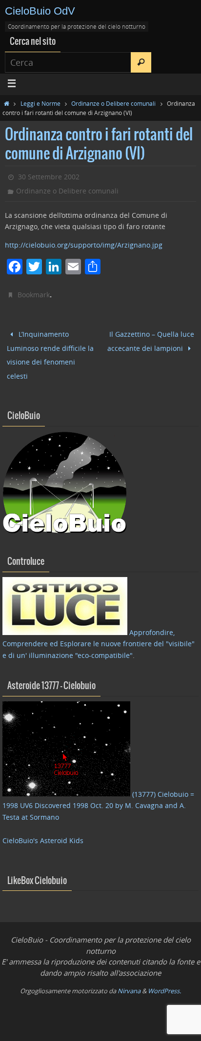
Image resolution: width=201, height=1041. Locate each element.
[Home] (6, 103)
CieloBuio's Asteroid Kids (42, 831)
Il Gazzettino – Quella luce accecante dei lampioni (151, 338)
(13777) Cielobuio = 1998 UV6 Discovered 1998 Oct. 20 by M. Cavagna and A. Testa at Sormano (98, 797)
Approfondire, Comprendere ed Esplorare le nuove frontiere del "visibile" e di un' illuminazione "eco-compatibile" (98, 635)
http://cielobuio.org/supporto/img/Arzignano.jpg (83, 245)
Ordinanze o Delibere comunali (113, 103)
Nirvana (129, 982)
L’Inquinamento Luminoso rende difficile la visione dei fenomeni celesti (50, 350)
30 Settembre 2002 (49, 176)
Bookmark (34, 294)
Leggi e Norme (40, 103)
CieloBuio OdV (40, 11)
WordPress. (164, 982)
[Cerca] (141, 62)
